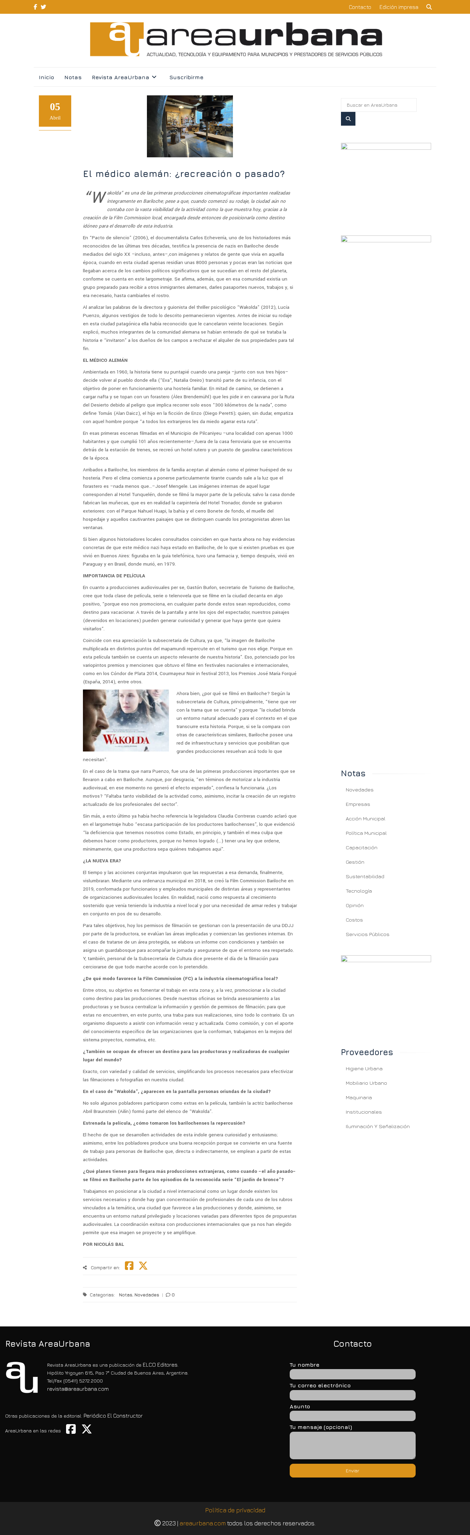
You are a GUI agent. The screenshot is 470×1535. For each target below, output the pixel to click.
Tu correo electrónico (320, 1385)
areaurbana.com (203, 1523)
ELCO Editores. (161, 1364)
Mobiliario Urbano (366, 1083)
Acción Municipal (365, 818)
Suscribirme (186, 77)
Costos (354, 920)
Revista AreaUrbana (120, 77)
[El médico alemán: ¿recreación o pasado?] (386, 180)
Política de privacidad (235, 1510)
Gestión (355, 862)
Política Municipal (366, 833)
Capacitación (361, 847)
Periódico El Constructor (113, 1415)
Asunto (300, 1406)
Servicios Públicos (367, 934)
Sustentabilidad (365, 876)
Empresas (358, 804)
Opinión (355, 905)
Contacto (360, 7)
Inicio (46, 77)
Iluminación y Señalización (378, 1126)
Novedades (147, 1294)
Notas (73, 77)
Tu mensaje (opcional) (321, 1427)
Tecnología (359, 891)
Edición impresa (399, 7)
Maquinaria (359, 1097)
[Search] (348, 119)
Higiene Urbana (364, 1068)
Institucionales (364, 1112)
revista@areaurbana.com (78, 1389)
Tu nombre (304, 1364)
